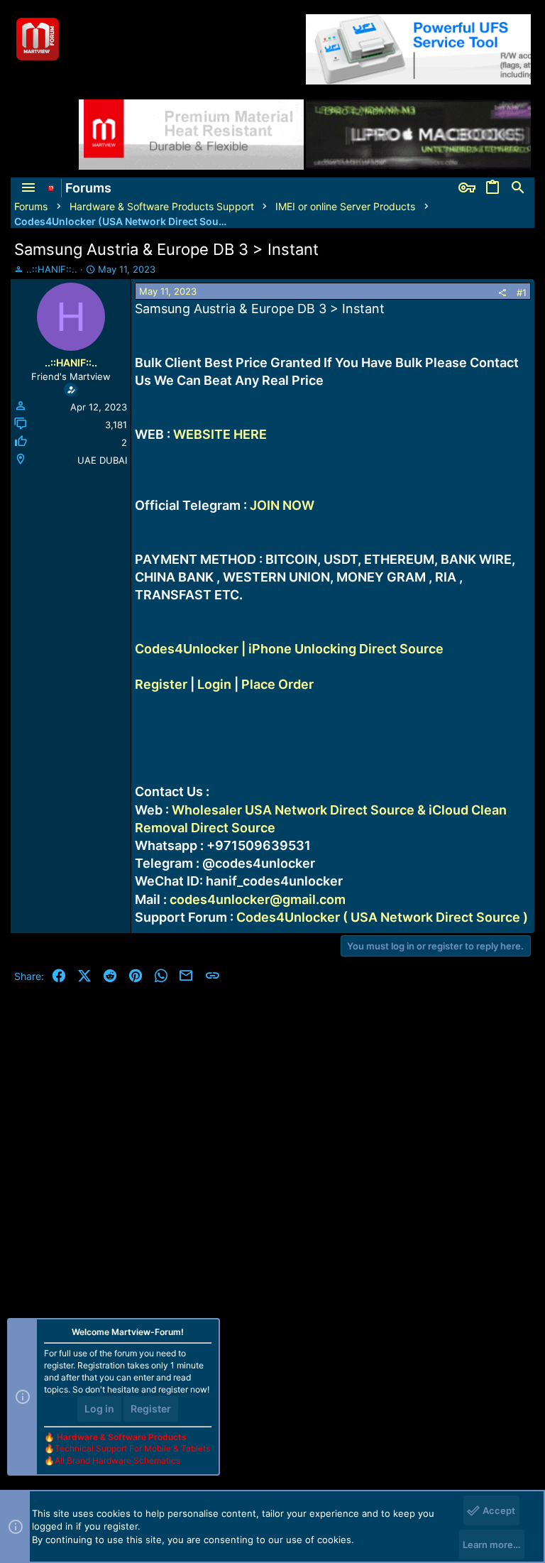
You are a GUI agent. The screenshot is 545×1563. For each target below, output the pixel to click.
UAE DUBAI (102, 460)
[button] (28, 188)
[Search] (518, 188)
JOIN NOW (282, 505)
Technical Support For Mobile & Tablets (132, 1448)
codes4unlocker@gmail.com (258, 899)
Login (214, 684)
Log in (99, 1409)
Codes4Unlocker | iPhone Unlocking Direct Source (289, 648)
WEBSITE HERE (220, 434)
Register (161, 684)
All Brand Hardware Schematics (117, 1460)
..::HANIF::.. (51, 269)
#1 (522, 292)
